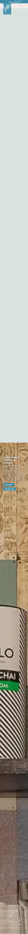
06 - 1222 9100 (19, 1)
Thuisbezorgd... (10, 489)
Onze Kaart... (9, 484)
